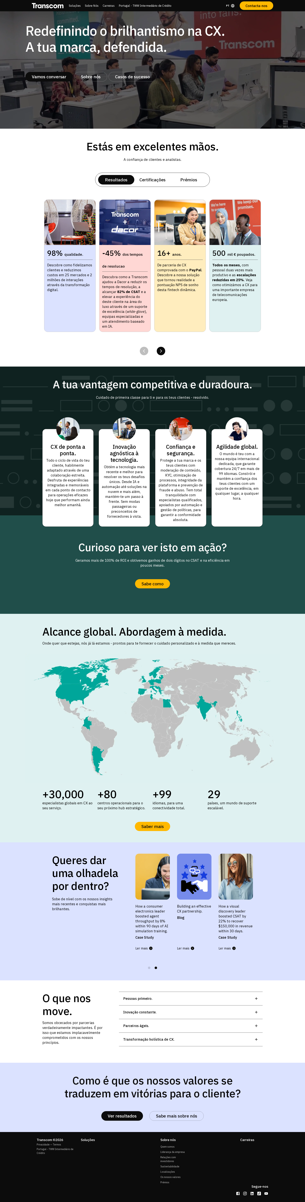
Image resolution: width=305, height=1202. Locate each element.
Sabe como (152, 584)
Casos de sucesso (132, 77)
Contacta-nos (256, 5)
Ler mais (141, 948)
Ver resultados (122, 1116)
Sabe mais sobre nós (176, 1116)
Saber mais (152, 826)
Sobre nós (91, 77)
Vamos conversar (49, 77)
